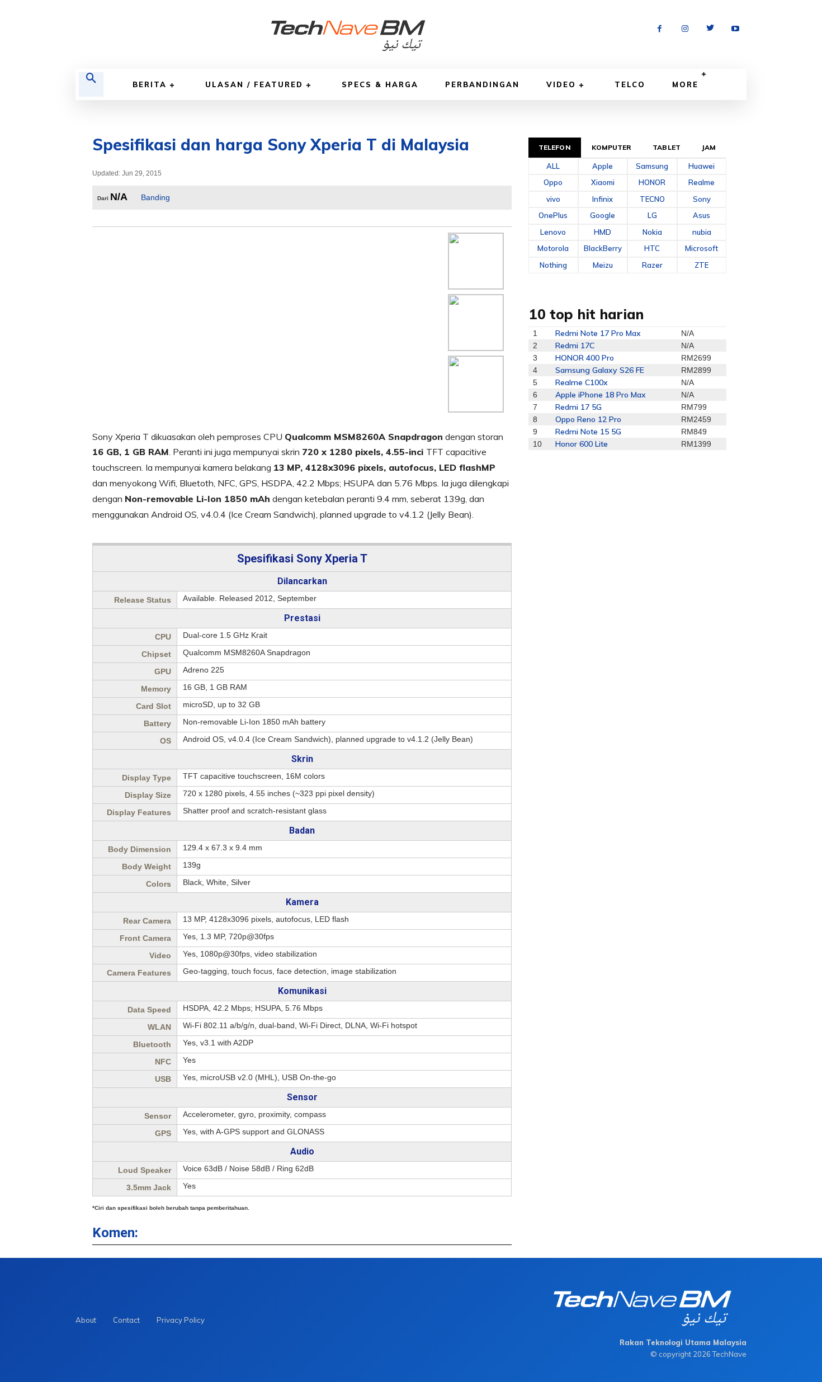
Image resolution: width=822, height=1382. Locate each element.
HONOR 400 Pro (584, 358)
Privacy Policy (181, 1319)
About (85, 1319)
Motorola (553, 248)
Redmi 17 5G (578, 407)
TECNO (652, 199)
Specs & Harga (380, 84)
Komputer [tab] (612, 147)
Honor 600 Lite (581, 444)
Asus (701, 215)
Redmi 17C (574, 345)
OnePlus (553, 215)
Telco (630, 84)
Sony (702, 199)
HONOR (652, 182)
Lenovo (553, 232)
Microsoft (701, 248)
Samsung (652, 166)
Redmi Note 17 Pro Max (598, 333)
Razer (652, 265)
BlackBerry (603, 248)
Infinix (602, 199)
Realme (701, 182)
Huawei (701, 166)
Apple (602, 166)
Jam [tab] (709, 147)
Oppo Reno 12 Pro (588, 419)
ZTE (701, 265)
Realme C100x (581, 382)
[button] (91, 84)
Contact (126, 1319)
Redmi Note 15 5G (588, 432)
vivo (553, 199)
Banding (155, 197)
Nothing (553, 265)
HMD (602, 232)
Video (561, 84)
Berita (150, 84)
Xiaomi (603, 182)
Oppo (553, 182)
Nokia (652, 232)
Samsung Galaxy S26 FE (599, 370)
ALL (553, 166)
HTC (652, 248)
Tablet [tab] (667, 147)
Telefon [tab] (554, 147)
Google (602, 215)
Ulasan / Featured (254, 84)
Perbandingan (482, 84)
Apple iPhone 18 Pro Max (600, 395)
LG (652, 215)
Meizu (603, 265)
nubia (701, 232)
